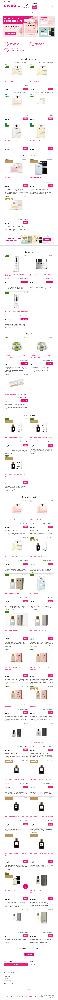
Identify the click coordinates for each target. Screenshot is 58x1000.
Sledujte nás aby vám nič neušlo (39, 968)
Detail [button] (25, 89)
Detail (25, 185)
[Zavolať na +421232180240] (6, 1)
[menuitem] (7, 12)
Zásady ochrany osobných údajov (11, 982)
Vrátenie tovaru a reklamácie (10, 984)
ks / (16, 964)
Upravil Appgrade (52, 996)
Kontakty (6, 978)
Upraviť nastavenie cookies (31, 996)
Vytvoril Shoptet (47, 995)
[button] (16, 89)
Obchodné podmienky (8, 980)
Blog (23, 1)
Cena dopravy (30, 1)
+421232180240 (36, 966)
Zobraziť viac (29, 954)
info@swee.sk (36, 964)
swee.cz (29, 989)
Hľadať (34, 7)
